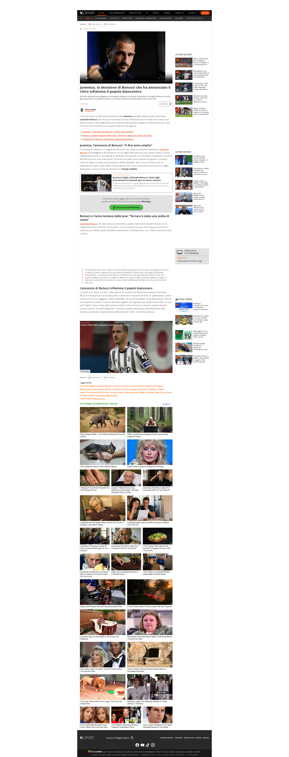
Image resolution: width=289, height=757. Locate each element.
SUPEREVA (197, 752)
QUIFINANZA (180, 752)
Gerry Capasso (90, 109)
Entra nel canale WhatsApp (127, 207)
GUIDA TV (179, 13)
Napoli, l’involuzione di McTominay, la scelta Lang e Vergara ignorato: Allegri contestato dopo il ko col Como (126, 392)
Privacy (109, 755)
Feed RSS (198, 738)
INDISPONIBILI (165, 18)
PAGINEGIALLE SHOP (131, 752)
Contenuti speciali (167, 738)
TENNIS (167, 13)
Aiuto (136, 755)
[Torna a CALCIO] (81, 18)
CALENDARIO (101, 18)
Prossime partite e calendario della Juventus (99, 395)
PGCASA (141, 752)
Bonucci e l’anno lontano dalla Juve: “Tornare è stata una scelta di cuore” (117, 135)
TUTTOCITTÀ (160, 752)
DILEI (166, 752)
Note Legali (102, 755)
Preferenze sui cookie (127, 755)
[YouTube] (142, 746)
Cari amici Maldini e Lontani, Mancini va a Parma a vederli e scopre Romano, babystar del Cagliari (121, 386)
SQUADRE (179, 18)
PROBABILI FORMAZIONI (146, 18)
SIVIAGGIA (172, 752)
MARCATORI (127, 18)
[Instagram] (153, 746)
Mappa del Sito (189, 738)
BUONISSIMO (189, 752)
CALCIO (101, 13)
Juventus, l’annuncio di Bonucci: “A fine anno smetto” (108, 131)
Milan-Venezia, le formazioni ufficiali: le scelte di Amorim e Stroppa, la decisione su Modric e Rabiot (122, 389)
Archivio (206, 738)
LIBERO (104, 752)
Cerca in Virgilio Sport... (118, 737)
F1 (147, 13)
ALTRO (192, 13)
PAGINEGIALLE (119, 752)
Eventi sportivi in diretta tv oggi (190, 261)
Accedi (205, 13)
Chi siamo (95, 755)
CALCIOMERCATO (116, 13)
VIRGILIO (110, 752)
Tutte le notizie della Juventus (92, 398)
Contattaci (179, 738)
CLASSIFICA (114, 18)
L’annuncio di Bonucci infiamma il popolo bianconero (108, 139)
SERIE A (93, 29)
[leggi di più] (170, 110)
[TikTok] (147, 746)
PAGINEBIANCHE (150, 752)
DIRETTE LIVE (135, 13)
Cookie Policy (116, 755)
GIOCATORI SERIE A (194, 18)
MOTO (156, 13)
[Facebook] (137, 746)
